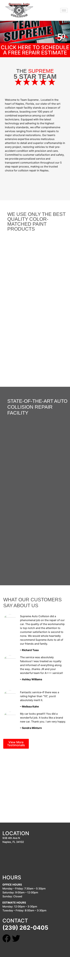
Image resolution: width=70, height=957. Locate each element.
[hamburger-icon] (64, 10)
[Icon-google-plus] (26, 938)
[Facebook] (6, 938)
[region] (35, 303)
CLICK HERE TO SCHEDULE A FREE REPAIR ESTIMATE (35, 50)
